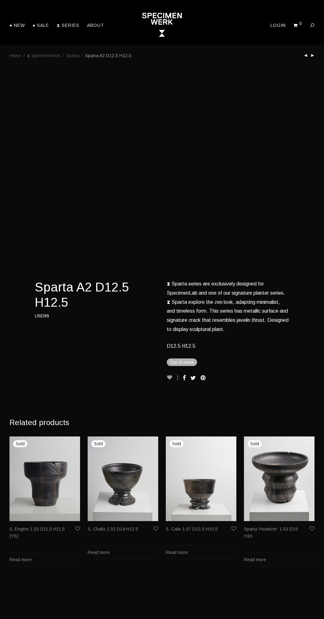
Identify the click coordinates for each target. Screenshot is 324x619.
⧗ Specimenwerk (43, 55)
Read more (20, 559)
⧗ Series (68, 25)
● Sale (41, 25)
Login (278, 25)
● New (17, 25)
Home (15, 55)
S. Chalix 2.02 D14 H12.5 (113, 529)
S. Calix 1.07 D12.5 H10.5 (192, 529)
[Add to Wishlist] (172, 377)
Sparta (72, 55)
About (95, 25)
